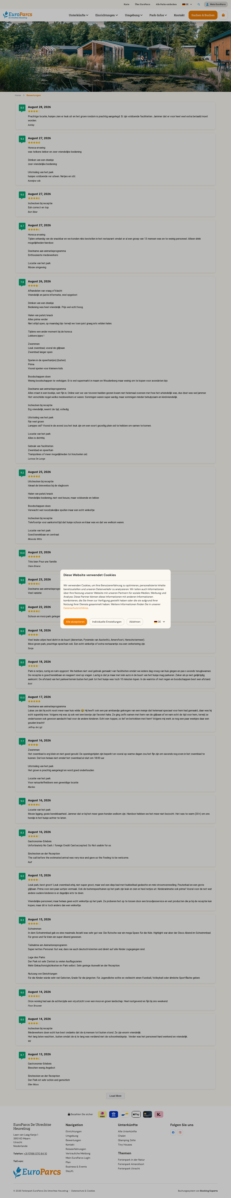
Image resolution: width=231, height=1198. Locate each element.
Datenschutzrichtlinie (75, 608)
